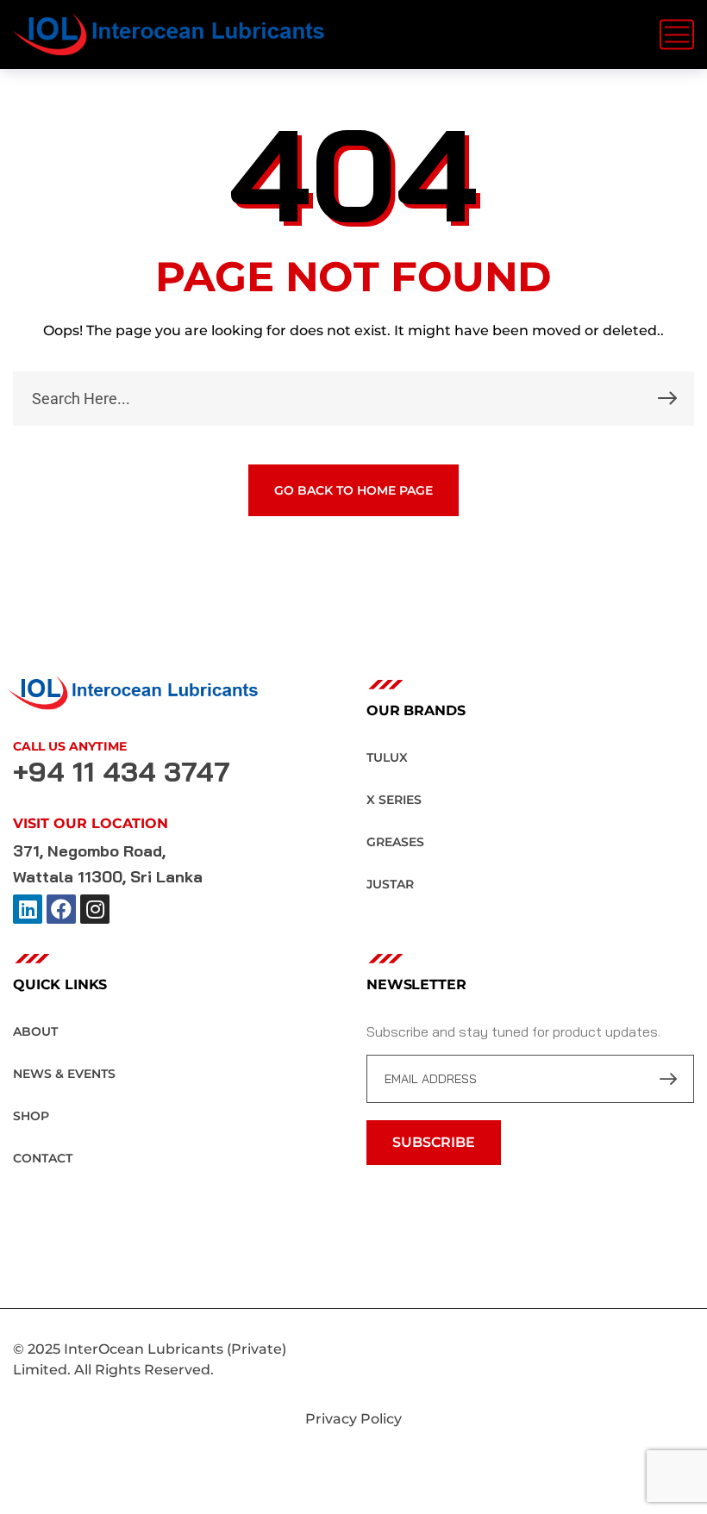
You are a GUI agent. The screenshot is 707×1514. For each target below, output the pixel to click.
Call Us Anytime (70, 746)
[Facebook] (61, 909)
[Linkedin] (27, 909)
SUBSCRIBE (433, 1142)
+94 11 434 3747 (121, 771)
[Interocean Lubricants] (168, 34)
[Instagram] (94, 909)
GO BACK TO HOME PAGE (353, 490)
